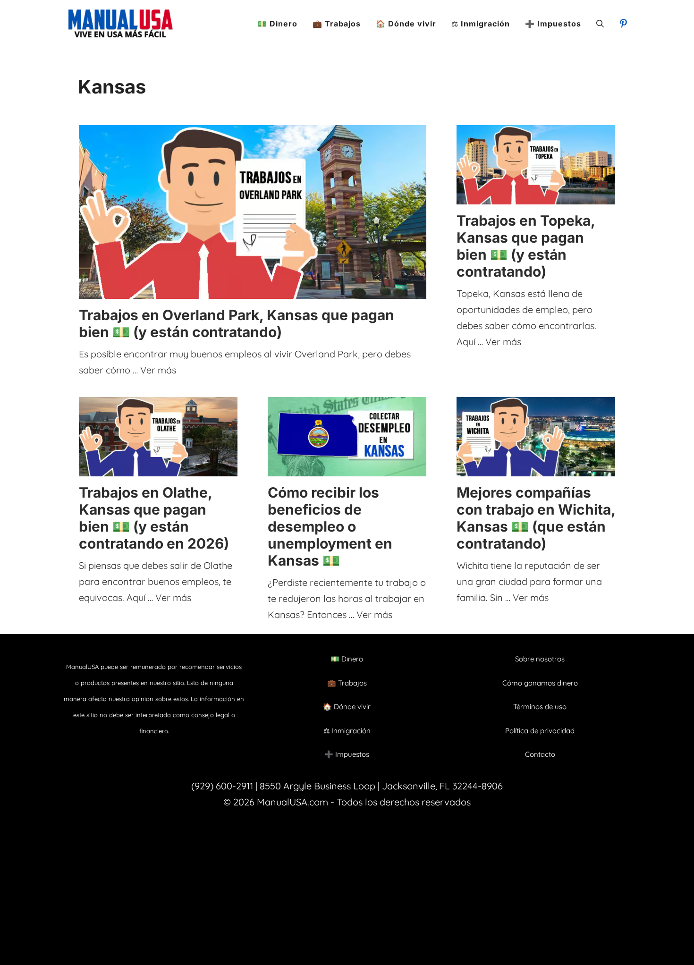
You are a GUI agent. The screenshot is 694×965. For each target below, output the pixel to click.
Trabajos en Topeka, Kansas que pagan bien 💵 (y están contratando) (526, 246)
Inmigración (351, 730)
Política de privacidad (540, 730)
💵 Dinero (277, 23)
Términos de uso (540, 706)
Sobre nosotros (540, 658)
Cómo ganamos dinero (540, 682)
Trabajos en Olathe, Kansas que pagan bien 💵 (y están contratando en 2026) (154, 518)
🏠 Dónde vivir (406, 23)
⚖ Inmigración (480, 23)
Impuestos (352, 754)
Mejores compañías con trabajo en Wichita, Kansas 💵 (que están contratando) (536, 518)
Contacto (540, 754)
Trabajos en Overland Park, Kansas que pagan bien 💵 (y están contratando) (236, 323)
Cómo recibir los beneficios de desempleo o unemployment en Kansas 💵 (330, 526)
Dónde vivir (352, 706)
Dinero (352, 658)
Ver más (158, 370)
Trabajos (352, 682)
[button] (600, 23)
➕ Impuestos (553, 23)
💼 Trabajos (337, 23)
